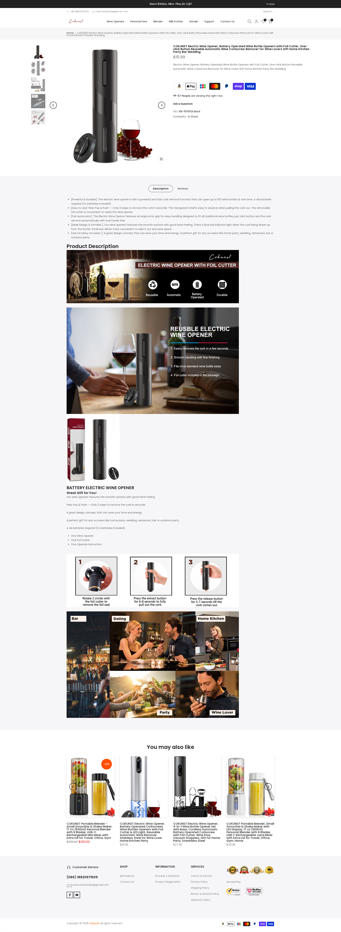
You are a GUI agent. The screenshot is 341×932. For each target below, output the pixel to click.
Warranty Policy (200, 900)
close (71, 4)
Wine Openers (115, 21)
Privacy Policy (199, 882)
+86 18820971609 (79, 11)
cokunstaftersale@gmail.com (111, 11)
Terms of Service (201, 876)
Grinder (193, 21)
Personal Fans (138, 21)
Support (209, 21)
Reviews (183, 188)
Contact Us (227, 21)
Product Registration (168, 882)
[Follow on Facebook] (70, 895)
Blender (158, 21)
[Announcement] (170, 4)
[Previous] (53, 105)
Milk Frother (176, 21)
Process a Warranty (167, 876)
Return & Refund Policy (205, 894)
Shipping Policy (200, 888)
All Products (127, 876)
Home (70, 33)
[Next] (161, 105)
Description (160, 188)
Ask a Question (183, 103)
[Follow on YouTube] (77, 895)
